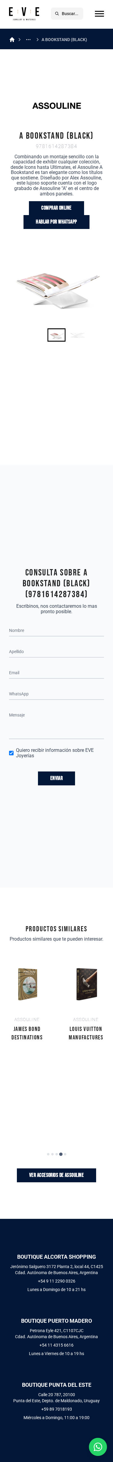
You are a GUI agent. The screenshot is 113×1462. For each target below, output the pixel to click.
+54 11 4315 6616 (56, 1345)
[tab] (48, 1154)
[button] (57, 335)
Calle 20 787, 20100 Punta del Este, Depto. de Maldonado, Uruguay (56, 1397)
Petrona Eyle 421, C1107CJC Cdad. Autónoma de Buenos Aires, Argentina (56, 1333)
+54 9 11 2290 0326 (56, 1281)
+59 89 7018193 (56, 1409)
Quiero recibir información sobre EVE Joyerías (55, 753)
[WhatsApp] (98, 1447)
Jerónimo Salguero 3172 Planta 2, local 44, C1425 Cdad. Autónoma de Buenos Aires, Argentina (56, 1269)
